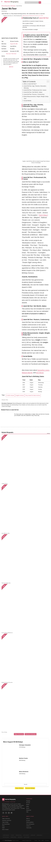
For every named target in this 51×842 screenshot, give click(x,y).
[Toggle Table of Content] (47, 81)
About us (28, 818)
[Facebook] (3, 813)
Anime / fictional (5, 829)
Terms (39, 840)
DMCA (43, 840)
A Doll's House (10, 395)
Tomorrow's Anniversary (30, 734)
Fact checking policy (30, 824)
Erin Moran (40, 373)
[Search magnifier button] (40, 2)
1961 (16, 43)
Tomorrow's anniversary (6, 820)
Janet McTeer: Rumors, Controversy (34, 94)
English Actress (20, 395)
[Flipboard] (11, 813)
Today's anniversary (6, 818)
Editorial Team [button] (25, 15)
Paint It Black (43, 215)
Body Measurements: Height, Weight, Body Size (36, 97)
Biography (13, 5)
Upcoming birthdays (6, 824)
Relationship (28, 810)
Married (11, 2)
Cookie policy (28, 827)
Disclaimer (47, 840)
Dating (27, 806)
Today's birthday (5, 822)
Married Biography (6, 5)
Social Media (27, 100)
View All (25, 784)
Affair (27, 811)
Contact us (28, 825)
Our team (28, 820)
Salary (3, 825)
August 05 (12, 43)
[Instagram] (9, 813)
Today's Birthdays (19, 788)
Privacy (36, 840)
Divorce (27, 808)
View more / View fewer (11, 53)
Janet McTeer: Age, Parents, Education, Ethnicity (35, 87)
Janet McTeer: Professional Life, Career (35, 90)
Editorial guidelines (30, 822)
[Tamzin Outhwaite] (25, 558)
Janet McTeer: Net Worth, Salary (33, 92)
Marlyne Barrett (27, 373)
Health (3, 827)
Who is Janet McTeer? (30, 84)
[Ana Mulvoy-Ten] (25, 508)
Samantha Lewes (43, 370)
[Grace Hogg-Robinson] (25, 608)
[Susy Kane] (25, 707)
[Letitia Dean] (25, 459)
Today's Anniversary (19, 734)
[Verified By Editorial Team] (18, 8)
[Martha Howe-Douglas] (25, 657)
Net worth (28, 802)
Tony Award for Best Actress (32, 395)
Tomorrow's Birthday (30, 788)
